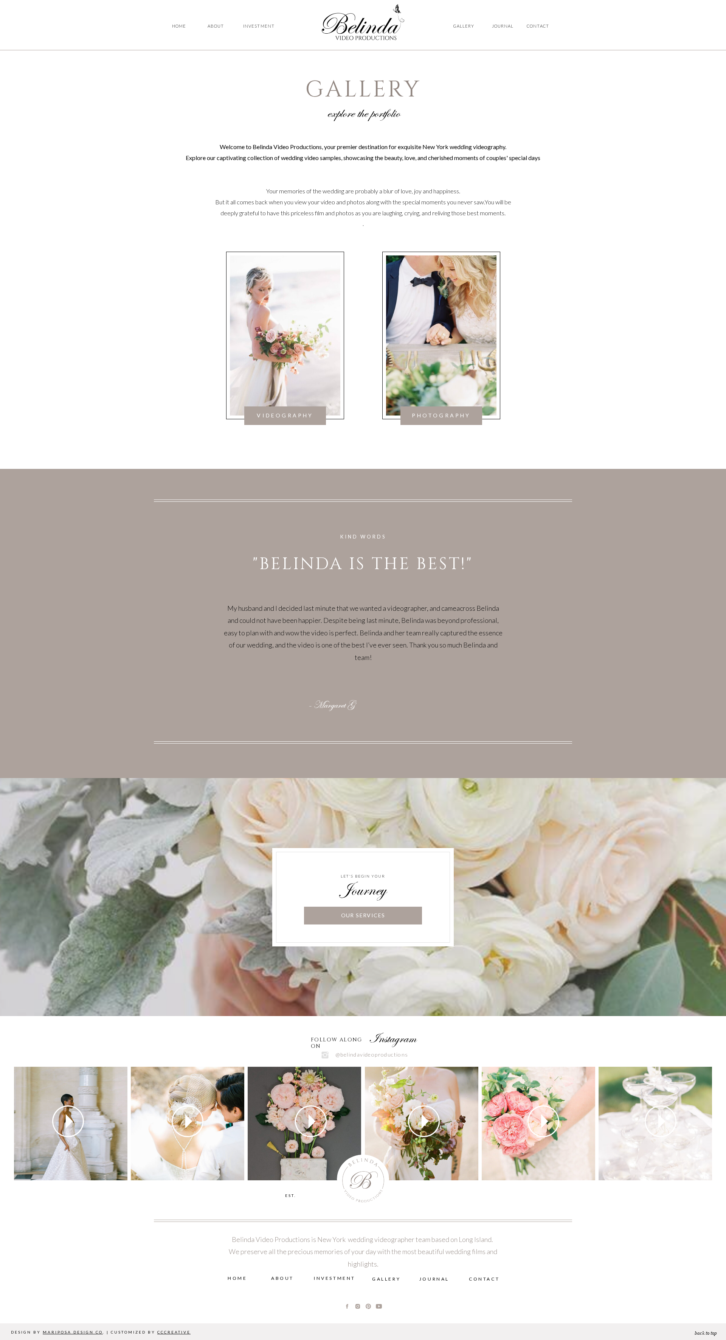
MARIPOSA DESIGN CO (73, 1332)
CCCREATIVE (174, 1332)
